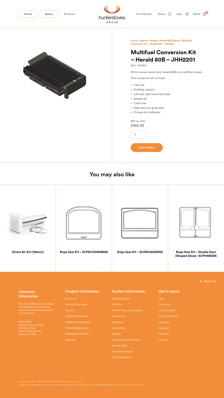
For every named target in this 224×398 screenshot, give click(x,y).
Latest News (119, 328)
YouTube (163, 340)
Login (179, 14)
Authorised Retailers (76, 316)
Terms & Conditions (122, 351)
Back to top (210, 281)
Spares (49, 14)
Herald (153, 40)
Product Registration (76, 328)
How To (69, 310)
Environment (119, 316)
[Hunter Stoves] (112, 14)
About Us (117, 304)
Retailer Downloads (76, 304)
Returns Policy (120, 345)
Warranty (70, 340)
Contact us (165, 304)
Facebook (164, 322)
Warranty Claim (167, 310)
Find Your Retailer (168, 316)
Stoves (28, 14)
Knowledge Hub (121, 298)
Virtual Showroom (122, 357)
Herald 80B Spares (169, 40)
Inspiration (117, 322)
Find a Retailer (144, 14)
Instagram (164, 328)
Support (116, 334)
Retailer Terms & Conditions (127, 310)
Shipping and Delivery (77, 334)
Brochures (69, 14)
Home (134, 40)
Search (161, 14)
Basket (199, 14)
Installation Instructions (78, 322)
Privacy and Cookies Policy (126, 340)
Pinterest (164, 334)
